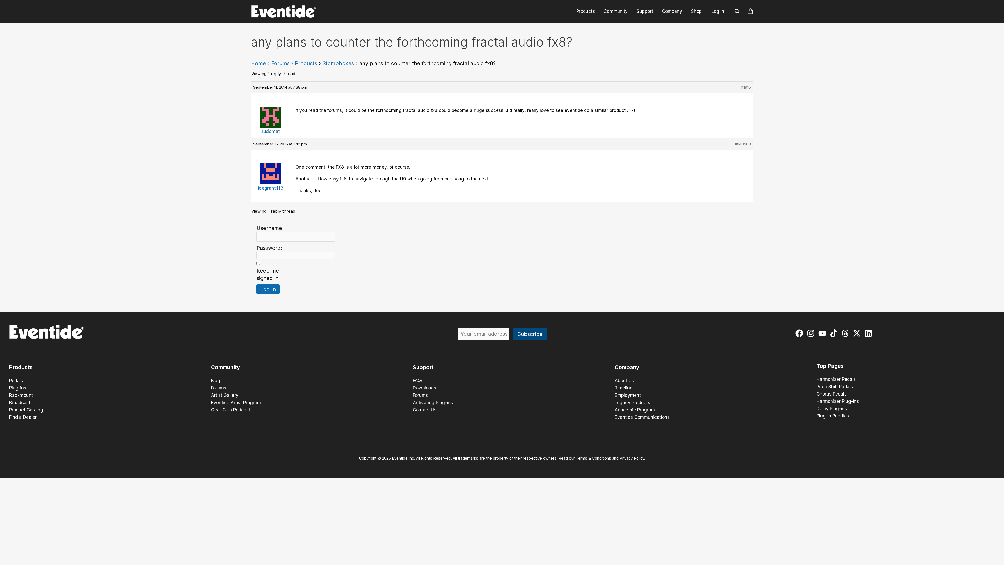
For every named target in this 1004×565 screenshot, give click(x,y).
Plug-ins (17, 388)
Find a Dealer (23, 417)
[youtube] (823, 333)
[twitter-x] (858, 333)
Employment (628, 395)
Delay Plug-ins (832, 408)
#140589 (743, 144)
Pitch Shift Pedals (835, 386)
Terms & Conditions (593, 458)
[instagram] (812, 333)
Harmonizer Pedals (836, 379)
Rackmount (21, 395)
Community (616, 11)
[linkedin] (869, 333)
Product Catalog (26, 410)
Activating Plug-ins (433, 402)
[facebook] (800, 333)
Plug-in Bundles (833, 416)
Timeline (623, 388)
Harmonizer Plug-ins (838, 401)
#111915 (744, 87)
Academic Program (635, 410)
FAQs (418, 380)
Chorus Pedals (832, 394)
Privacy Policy (632, 458)
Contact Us (424, 410)
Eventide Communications (642, 417)
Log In (717, 11)
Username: (270, 228)
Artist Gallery (224, 395)
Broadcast (19, 402)
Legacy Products (632, 402)
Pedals (16, 380)
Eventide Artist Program (236, 402)
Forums (280, 63)
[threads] (846, 333)
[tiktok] (835, 333)
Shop (696, 11)
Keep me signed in (267, 274)
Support (645, 11)
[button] (737, 12)
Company (672, 11)
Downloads (424, 388)
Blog (215, 380)
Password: (269, 248)
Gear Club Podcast (230, 410)
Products (585, 11)
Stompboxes (338, 63)
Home (258, 63)
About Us (624, 380)
